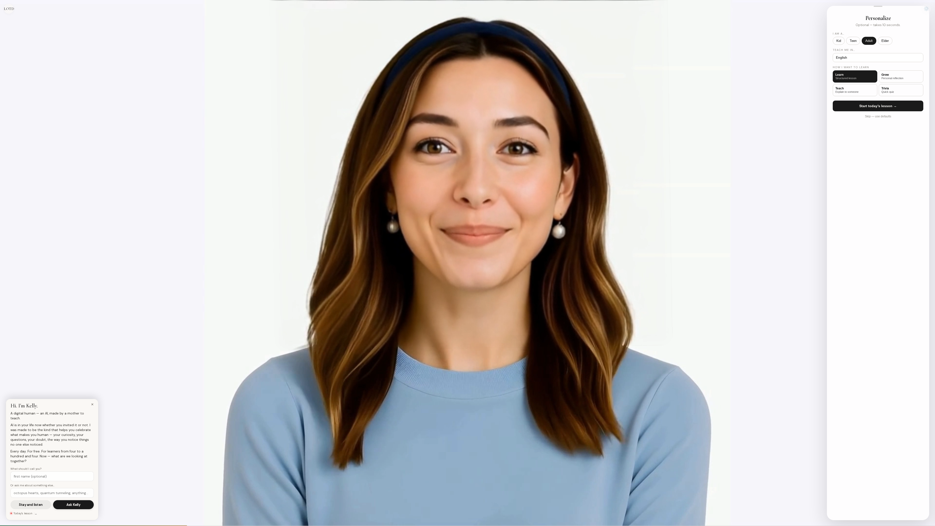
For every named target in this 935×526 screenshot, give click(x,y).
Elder (885, 41)
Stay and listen (31, 505)
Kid (838, 41)
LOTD (9, 9)
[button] (878, 6)
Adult (869, 41)
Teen (853, 41)
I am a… (838, 33)
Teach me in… (844, 50)
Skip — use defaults (878, 116)
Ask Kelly (73, 505)
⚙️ (926, 8)
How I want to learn (851, 67)
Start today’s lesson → (878, 106)
